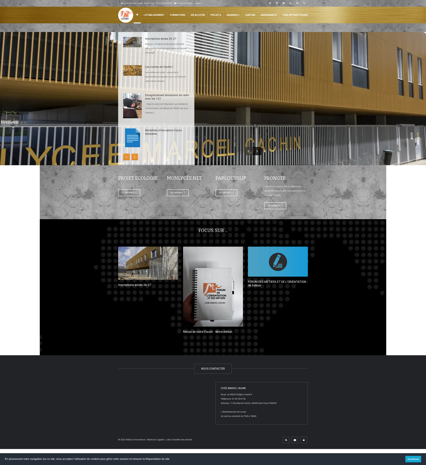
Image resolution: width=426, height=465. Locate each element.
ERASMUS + (233, 15)
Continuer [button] (413, 459)
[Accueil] (125, 15)
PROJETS (215, 15)
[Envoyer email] (295, 440)
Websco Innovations (135, 439)
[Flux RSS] (286, 440)
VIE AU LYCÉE (197, 15)
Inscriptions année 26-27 (160, 38)
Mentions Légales (155, 439)
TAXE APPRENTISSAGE (295, 15)
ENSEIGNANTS (268, 15)
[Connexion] (303, 440)
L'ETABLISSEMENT (154, 15)
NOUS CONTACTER (213, 368)
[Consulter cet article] (132, 42)
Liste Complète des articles (179, 439)
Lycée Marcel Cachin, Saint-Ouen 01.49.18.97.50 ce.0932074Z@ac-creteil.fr (162, 3)
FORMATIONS (177, 15)
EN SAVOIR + (128, 192)
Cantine (250, 15)
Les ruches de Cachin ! (159, 66)
